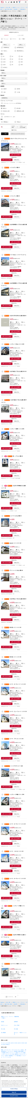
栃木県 (15, 9)
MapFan (2, 7)
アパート (14, 38)
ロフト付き (12, 1054)
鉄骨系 (18, 88)
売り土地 (3, 1028)
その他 (18, 92)
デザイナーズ (22, 1054)
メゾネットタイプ (5, 1054)
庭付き (6, 1055)
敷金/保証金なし (20, 50)
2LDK (4, 61)
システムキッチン (7, 1049)
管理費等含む (6, 47)
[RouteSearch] (8, 2)
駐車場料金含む (20, 47)
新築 (2, 1049)
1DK (22, 56)
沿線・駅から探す (8, 9)
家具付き (17, 1054)
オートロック (10, 1051)
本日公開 (18, 108)
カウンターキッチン (16, 1049)
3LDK (4, 64)
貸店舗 (2, 1021)
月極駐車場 (16, 1016)
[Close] (26, 1078)
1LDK (4, 59)
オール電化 (23, 1052)
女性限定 (16, 1051)
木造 (5, 92)
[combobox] (6, 45)
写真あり (19, 121)
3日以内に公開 (6, 111)
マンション (6, 38)
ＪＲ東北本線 (22, 9)
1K (12, 56)
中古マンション (4, 1025)
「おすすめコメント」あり (9, 116)
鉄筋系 (5, 88)
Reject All (14, 1092)
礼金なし (5, 50)
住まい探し (8, 7)
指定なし (5, 108)
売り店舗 (16, 1028)
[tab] (6, 35)
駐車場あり (11, 1055)
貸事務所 (16, 1021)
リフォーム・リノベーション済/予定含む (12, 103)
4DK (22, 64)
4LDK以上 (5, 67)
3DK (22, 61)
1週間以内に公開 (20, 111)
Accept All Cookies (14, 1095)
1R (3, 56)
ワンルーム (3, 1043)
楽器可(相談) (21, 1051)
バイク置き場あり (18, 1055)
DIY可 (7, 1052)
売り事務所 (3, 1032)
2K (12, 59)
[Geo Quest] (19, 2)
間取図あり (6, 121)
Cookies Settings (14, 1088)
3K (12, 61)
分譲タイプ (17, 1052)
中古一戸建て (17, 1025)
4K (12, 64)
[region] (14, 1087)
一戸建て (23, 38)
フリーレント (12, 1052)
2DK (22, 59)
